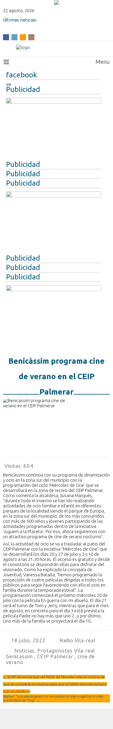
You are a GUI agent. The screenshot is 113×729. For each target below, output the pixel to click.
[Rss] (23, 36)
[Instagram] (31, 36)
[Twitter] (14, 36)
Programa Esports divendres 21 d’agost (44, 25)
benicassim (19, 656)
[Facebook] (6, 36)
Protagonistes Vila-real (66, 650)
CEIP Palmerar (55, 656)
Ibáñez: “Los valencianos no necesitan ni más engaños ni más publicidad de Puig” (53, 698)
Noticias (24, 650)
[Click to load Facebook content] (8, 84)
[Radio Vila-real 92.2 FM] (56, 47)
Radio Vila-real (78, 640)
